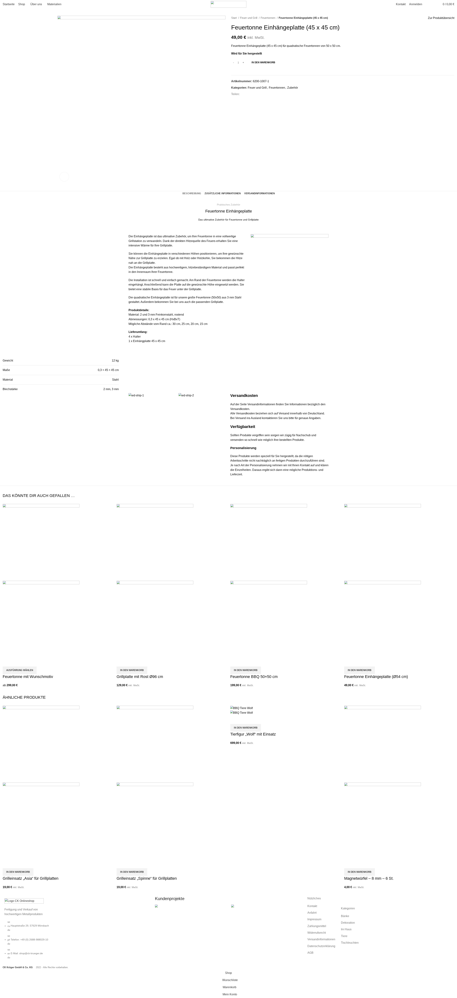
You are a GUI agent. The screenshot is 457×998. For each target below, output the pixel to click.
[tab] (192, 193)
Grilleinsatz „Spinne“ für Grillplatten (147, 878)
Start (234, 17)
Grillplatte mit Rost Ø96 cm (140, 676)
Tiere (344, 936)
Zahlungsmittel (316, 926)
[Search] (433, 4)
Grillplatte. (217, 301)
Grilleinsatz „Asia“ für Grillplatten (30, 878)
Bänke (345, 916)
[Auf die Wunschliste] (7, 662)
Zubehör (292, 87)
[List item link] (76, 941)
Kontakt (312, 906)
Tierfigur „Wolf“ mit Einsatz (253, 734)
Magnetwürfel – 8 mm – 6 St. (369, 878)
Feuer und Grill (249, 17)
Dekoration (348, 922)
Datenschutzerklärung (321, 946)
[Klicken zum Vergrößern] (64, 176)
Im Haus (346, 929)
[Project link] (190, 915)
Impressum (314, 919)
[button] (132, 670)
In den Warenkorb (263, 62)
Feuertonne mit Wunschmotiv (28, 676)
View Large (159, 913)
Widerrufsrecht (316, 932)
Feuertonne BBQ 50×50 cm (254, 676)
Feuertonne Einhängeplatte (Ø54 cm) (376, 676)
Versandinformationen (261, 404)
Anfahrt (312, 912)
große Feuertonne (199, 297)
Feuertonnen (268, 17)
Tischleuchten (350, 942)
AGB (310, 952)
